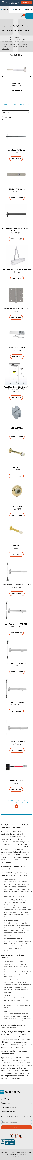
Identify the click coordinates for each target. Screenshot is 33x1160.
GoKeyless (9, 1152)
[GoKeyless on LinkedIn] (21, 1136)
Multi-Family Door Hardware (19, 26)
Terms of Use (14, 1154)
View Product (16, 91)
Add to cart (16, 159)
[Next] (30, 76)
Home (5, 26)
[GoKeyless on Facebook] (12, 1136)
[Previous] (2, 76)
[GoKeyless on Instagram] (16, 1136)
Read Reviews (26, 2)
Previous (10, 801)
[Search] (18, 16)
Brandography (16, 1157)
